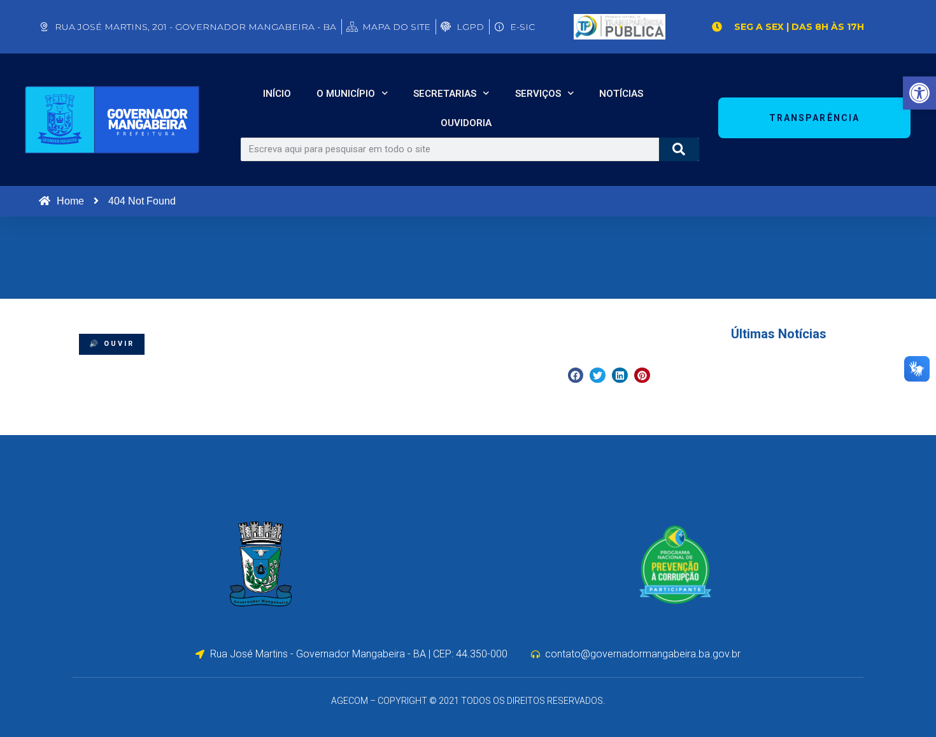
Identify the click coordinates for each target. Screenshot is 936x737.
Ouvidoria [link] (466, 123)
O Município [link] (345, 93)
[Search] (679, 149)
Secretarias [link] (444, 93)
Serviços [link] (538, 93)
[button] (576, 375)
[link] (919, 93)
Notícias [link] (621, 93)
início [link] (277, 93)
